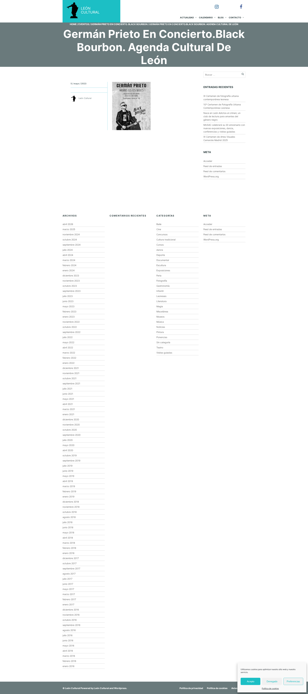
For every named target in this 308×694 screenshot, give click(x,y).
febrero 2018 (69, 548)
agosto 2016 (69, 630)
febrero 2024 (69, 265)
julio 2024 (68, 249)
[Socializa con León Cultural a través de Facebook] (238, 4)
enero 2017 (68, 604)
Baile (158, 224)
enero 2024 (69, 270)
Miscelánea (162, 311)
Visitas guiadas (164, 352)
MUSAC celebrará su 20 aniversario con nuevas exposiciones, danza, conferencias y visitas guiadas (224, 128)
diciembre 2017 (71, 558)
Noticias (160, 327)
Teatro (159, 347)
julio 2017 (67, 578)
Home (73, 24)
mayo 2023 (68, 306)
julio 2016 (68, 635)
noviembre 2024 (71, 234)
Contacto (235, 17)
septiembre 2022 (71, 332)
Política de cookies (270, 688)
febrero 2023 (69, 311)
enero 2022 (68, 363)
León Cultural (72, 688)
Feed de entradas (212, 166)
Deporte (160, 255)
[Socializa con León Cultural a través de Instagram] (214, 4)
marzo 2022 (69, 352)
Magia (159, 306)
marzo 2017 (69, 594)
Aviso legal (237, 688)
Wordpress (120, 688)
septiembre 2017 (71, 568)
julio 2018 (68, 522)
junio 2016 (68, 640)
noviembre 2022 (71, 321)
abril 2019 (68, 481)
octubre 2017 (70, 563)
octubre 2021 (70, 378)
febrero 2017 (69, 599)
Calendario (206, 17)
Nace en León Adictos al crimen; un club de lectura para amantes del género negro (221, 116)
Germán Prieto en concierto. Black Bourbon (119, 24)
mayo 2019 (68, 476)
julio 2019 (68, 465)
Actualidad (187, 17)
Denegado (272, 681)
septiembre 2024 (72, 244)
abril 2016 (68, 650)
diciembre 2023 (71, 275)
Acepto (250, 681)
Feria (158, 275)
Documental (162, 260)
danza (159, 249)
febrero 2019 (69, 491)
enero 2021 (68, 414)
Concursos (161, 234)
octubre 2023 (70, 285)
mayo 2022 (68, 342)
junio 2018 (68, 527)
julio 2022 (68, 337)
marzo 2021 (69, 409)
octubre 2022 (70, 327)
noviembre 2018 (71, 506)
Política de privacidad (191, 688)
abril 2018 (68, 537)
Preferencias (293, 681)
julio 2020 (68, 440)
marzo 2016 (69, 655)
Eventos (83, 24)
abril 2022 (68, 347)
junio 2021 (68, 393)
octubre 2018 (70, 512)
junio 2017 (68, 584)
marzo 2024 (69, 260)
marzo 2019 (69, 486)
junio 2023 (68, 301)
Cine (158, 229)
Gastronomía (163, 285)
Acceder (207, 161)
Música (160, 321)
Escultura (161, 265)
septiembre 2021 (71, 383)
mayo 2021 (68, 399)
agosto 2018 (69, 517)
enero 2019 (68, 496)
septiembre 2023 (72, 291)
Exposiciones (163, 270)
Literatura (161, 301)
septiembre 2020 (72, 434)
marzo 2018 (69, 542)
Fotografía (161, 280)
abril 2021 (68, 404)
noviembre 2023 (71, 280)
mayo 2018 (68, 532)
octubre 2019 (70, 455)
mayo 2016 (68, 645)
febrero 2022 (69, 357)
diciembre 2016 (71, 609)
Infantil (159, 291)
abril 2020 (68, 450)
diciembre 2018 (71, 501)
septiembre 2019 (71, 460)
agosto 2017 (69, 573)
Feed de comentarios (214, 171)
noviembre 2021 (71, 373)
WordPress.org (211, 176)
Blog (221, 17)
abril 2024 (68, 255)
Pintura (160, 332)
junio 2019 (68, 470)
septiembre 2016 (71, 625)
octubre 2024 (70, 239)
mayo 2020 (68, 445)
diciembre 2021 (71, 368)
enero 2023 (69, 316)
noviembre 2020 (71, 424)
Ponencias (161, 337)
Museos (160, 316)
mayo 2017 (68, 589)
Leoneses (161, 296)
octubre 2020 (70, 429)
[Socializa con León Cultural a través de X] (226, 4)
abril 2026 (68, 224)
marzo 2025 (69, 229)
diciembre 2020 (71, 419)
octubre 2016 (70, 620)
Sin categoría (163, 342)
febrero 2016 (69, 661)
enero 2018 (68, 553)
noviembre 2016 (71, 614)
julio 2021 (67, 388)
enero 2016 (68, 666)
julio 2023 (68, 296)
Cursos (160, 244)
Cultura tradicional (165, 239)
